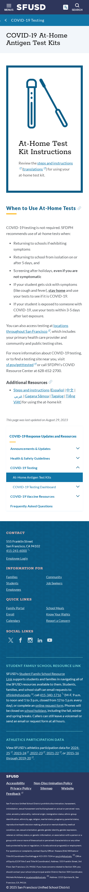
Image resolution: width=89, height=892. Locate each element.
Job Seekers (54, 583)
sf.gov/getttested (20, 364)
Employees (13, 589)
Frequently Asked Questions (31, 506)
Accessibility (15, 783)
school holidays (35, 710)
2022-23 (36, 753)
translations (33, 169)
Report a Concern (58, 620)
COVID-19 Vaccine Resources (32, 496)
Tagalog (57, 396)
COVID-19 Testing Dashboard (34, 487)
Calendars (13, 620)
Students (12, 583)
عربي (18, 396)
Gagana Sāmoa (37, 396)
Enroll (10, 614)
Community (54, 577)
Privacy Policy (20, 788)
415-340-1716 (50, 695)
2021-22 (52, 753)
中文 (70, 390)
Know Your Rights (58, 614)
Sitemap (46, 788)
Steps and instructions (31, 390)
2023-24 (20, 753)
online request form (49, 705)
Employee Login (17, 558)
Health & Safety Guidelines (30, 458)
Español (57, 390)
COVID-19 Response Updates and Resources (43, 436)
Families (12, 577)
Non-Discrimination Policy (53, 783)
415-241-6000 (16, 550)
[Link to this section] (79, 208)
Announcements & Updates (30, 449)
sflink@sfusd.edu (18, 695)
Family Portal (15, 608)
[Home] (31, 8)
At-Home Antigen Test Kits (32, 477)
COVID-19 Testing (27, 20)
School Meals (55, 608)
